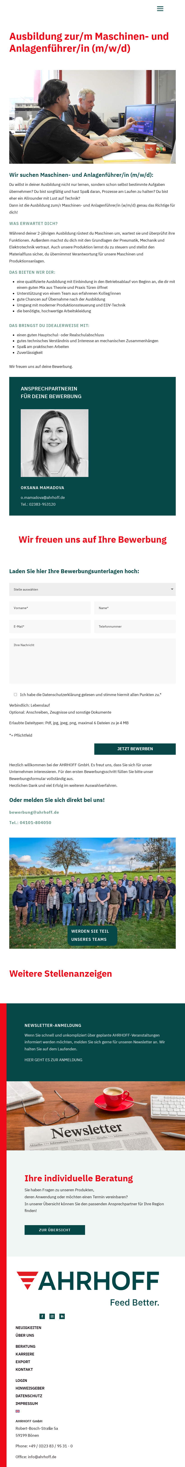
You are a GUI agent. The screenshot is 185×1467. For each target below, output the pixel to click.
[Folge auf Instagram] (52, 1316)
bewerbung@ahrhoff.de (34, 812)
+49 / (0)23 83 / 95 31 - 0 (51, 1446)
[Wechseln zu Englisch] (96, 1411)
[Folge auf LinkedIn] (62, 1316)
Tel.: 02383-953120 (38, 504)
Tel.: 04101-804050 (30, 822)
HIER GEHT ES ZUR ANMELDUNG (53, 1059)
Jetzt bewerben (135, 748)
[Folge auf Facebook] (42, 1316)
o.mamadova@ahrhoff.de (43, 497)
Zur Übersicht (55, 1230)
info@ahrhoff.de (42, 1456)
